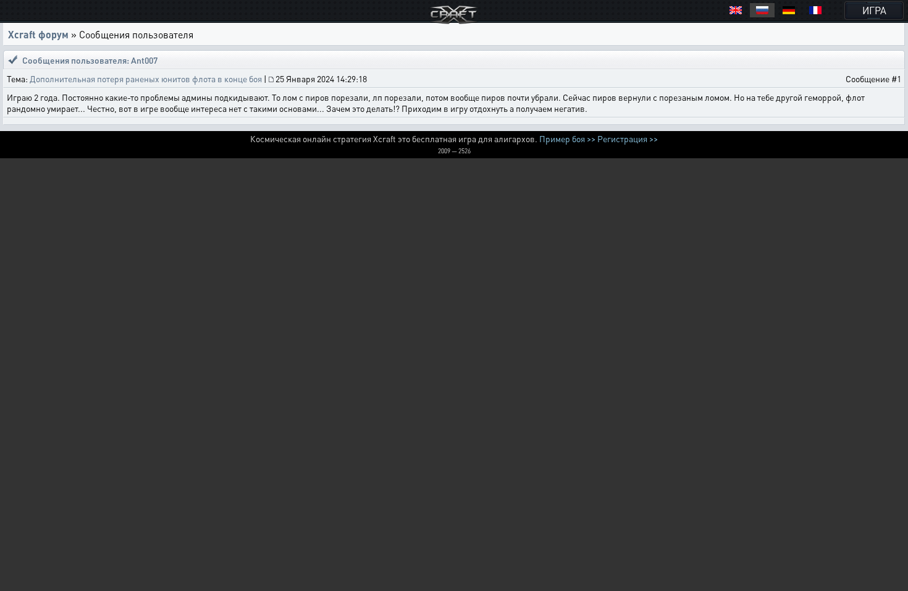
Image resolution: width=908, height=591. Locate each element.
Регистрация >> (627, 138)
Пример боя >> (567, 138)
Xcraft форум (38, 34)
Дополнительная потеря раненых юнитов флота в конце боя (146, 78)
